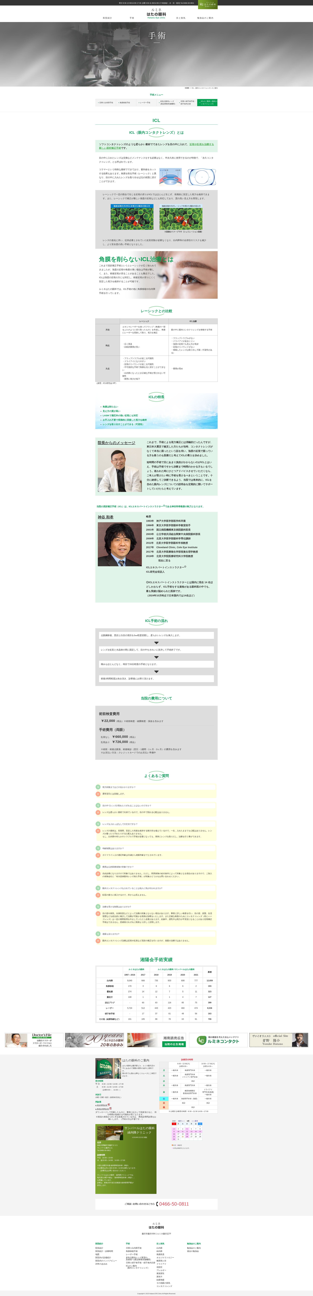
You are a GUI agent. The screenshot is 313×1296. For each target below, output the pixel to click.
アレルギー (161, 1270)
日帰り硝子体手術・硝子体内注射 (188, 102)
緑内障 (159, 1251)
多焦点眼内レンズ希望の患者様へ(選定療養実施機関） (139, 1259)
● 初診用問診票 (101, 1105)
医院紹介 (107, 18)
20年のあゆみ (101, 1264)
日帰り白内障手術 (106, 103)
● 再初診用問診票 (102, 1109)
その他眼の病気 (163, 1283)
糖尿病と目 (161, 1261)
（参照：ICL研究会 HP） (106, 383)
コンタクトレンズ (164, 1286)
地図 (97, 1254)
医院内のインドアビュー (106, 1261)
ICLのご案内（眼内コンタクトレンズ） (209, 102)
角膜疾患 (160, 1254)
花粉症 (159, 1267)
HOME (187, 88)
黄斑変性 (160, 1273)
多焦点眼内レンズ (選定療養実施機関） (168, 102)
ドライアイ (161, 1264)
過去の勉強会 (193, 1251)
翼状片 (159, 1277)
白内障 (159, 1248)
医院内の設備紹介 (103, 1258)
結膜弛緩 (160, 1280)
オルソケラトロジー (165, 1258)
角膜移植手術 (125, 103)
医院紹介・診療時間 (104, 1251)
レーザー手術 (145, 103)
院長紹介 (99, 1248)
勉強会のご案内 (194, 1248)
